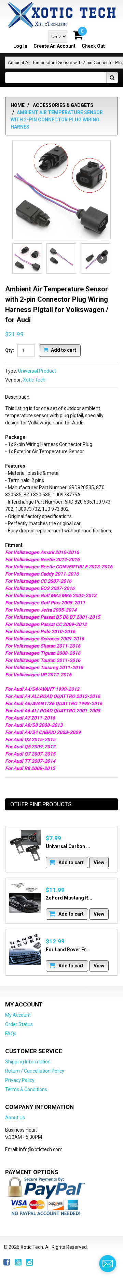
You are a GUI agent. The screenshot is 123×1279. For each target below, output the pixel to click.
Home (18, 105)
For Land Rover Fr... (68, 949)
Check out (93, 46)
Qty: (9, 350)
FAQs (10, 1033)
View (99, 862)
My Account (18, 1015)
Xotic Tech (34, 380)
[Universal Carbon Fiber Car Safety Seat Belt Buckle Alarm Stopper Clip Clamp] (25, 845)
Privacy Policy (20, 1080)
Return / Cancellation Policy (34, 1071)
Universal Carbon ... (68, 846)
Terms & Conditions (26, 1089)
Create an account (54, 46)
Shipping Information (28, 1061)
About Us (15, 1117)
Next (102, 258)
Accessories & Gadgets (63, 105)
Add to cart (63, 349)
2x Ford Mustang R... (69, 898)
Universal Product (37, 371)
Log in (20, 46)
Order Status (19, 1024)
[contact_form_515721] (107, 1263)
